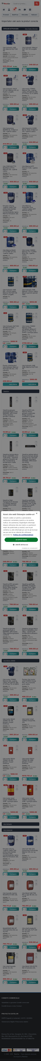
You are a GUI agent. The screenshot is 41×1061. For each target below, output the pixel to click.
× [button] (36, 513)
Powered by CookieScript (30, 548)
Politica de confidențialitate (23, 535)
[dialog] (20, 530)
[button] (20, 544)
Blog (39, 947)
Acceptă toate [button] (21, 540)
